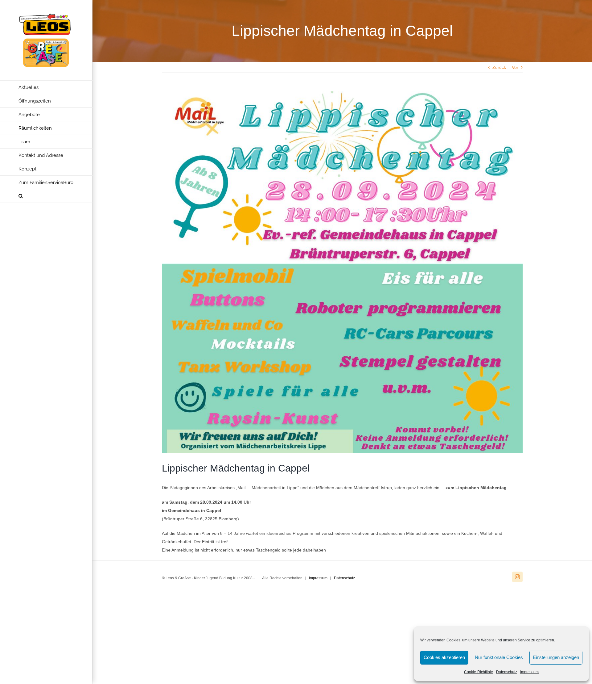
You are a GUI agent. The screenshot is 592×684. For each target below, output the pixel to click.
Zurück (499, 67)
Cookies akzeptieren (444, 657)
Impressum (529, 672)
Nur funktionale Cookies (499, 657)
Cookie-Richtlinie (478, 672)
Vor (515, 67)
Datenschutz (506, 672)
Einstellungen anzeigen (556, 657)
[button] (46, 196)
